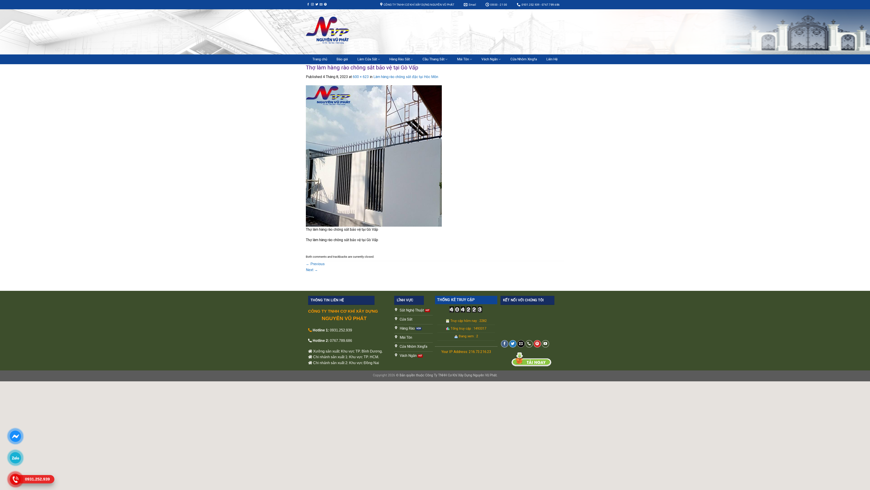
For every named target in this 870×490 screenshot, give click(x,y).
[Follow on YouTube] (545, 344)
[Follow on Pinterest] (325, 4)
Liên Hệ (552, 59)
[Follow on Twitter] (316, 4)
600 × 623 (361, 77)
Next (312, 270)
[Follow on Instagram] (312, 4)
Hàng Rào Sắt (399, 59)
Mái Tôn (463, 59)
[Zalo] (15, 458)
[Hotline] (15, 479)
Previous (315, 264)
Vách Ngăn (489, 59)
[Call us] (529, 344)
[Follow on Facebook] (308, 4)
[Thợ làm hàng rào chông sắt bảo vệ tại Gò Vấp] (374, 156)
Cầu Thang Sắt (434, 59)
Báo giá (342, 59)
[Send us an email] (321, 4)
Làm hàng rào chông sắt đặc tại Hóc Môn (405, 77)
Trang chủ (319, 59)
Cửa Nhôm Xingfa (523, 59)
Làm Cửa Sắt (367, 59)
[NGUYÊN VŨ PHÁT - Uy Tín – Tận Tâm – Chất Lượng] (352, 31)
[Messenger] (15, 436)
